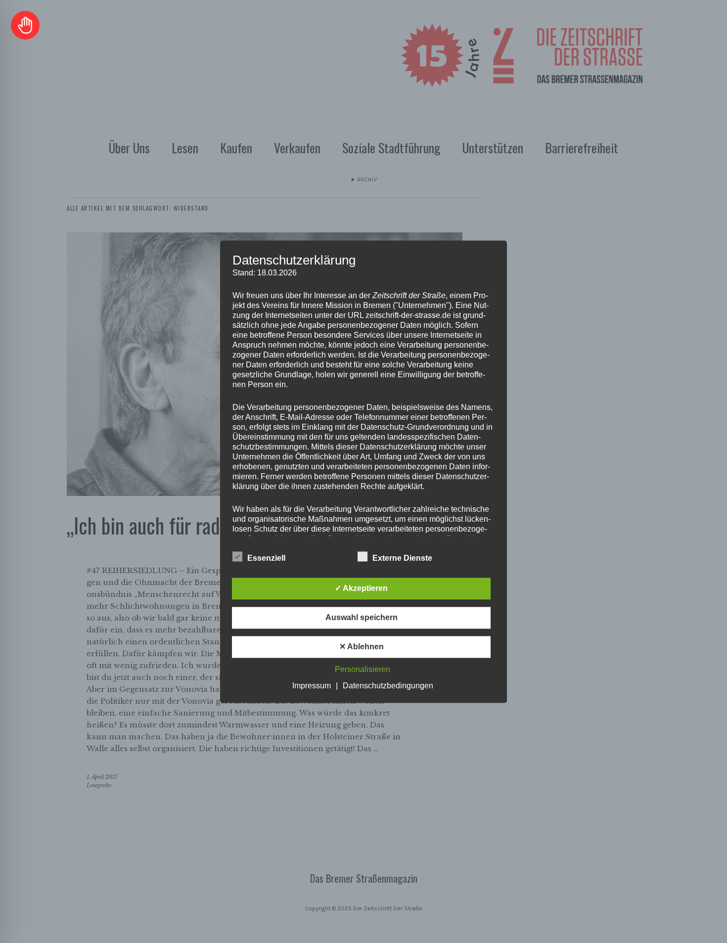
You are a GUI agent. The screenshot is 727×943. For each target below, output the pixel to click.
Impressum (311, 685)
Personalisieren (362, 669)
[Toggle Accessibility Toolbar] (25, 25)
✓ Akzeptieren (361, 588)
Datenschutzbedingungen (388, 685)
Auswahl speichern (361, 617)
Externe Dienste (402, 558)
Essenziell (266, 558)
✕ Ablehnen (361, 646)
